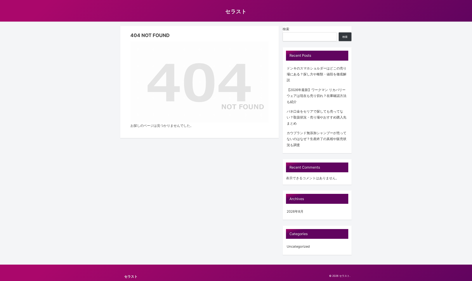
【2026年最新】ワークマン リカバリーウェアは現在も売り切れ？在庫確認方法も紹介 (316, 96)
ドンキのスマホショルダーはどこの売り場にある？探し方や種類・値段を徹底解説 (316, 74)
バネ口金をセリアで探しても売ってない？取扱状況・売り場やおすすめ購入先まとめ (316, 117)
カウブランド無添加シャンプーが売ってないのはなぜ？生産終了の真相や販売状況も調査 (316, 139)
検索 (286, 29)
